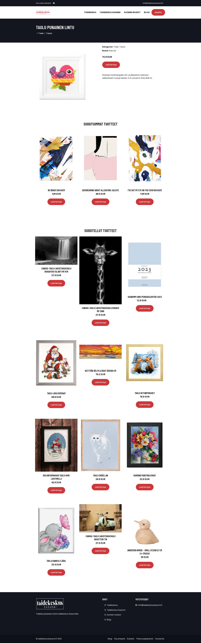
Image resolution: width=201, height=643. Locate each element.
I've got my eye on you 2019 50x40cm (145, 190)
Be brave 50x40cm (56, 190)
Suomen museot (132, 12)
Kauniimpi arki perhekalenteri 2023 (145, 296)
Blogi (147, 12)
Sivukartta (159, 638)
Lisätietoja (111, 65)
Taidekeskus (90, 12)
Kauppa (158, 12)
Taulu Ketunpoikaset (145, 393)
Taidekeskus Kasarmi (110, 12)
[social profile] (54, 3)
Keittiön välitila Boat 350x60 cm (100, 370)
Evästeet (130, 638)
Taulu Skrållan (100, 475)
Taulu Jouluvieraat (56, 393)
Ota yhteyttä (119, 638)
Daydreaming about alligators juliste (100, 190)
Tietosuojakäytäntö (144, 638)
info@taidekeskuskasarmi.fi (153, 3)
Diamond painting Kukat (145, 475)
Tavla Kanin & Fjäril (56, 560)
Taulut (49, 33)
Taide (41, 33)
